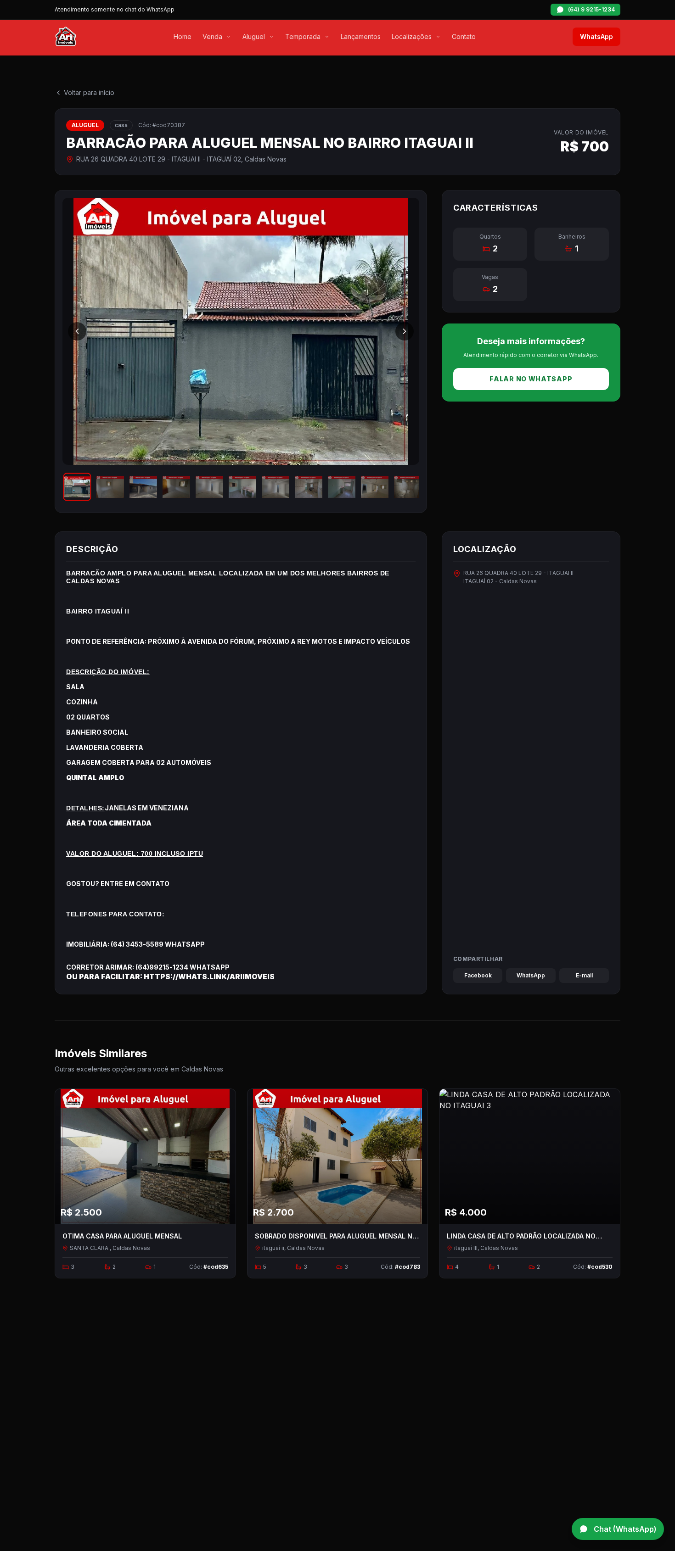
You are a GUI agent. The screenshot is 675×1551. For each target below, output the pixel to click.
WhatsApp (596, 36)
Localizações (412, 36)
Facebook (478, 975)
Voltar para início (89, 92)
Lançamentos (361, 36)
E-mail (584, 975)
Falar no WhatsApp (530, 379)
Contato (464, 36)
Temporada (303, 36)
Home (182, 36)
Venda (212, 36)
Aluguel (253, 36)
